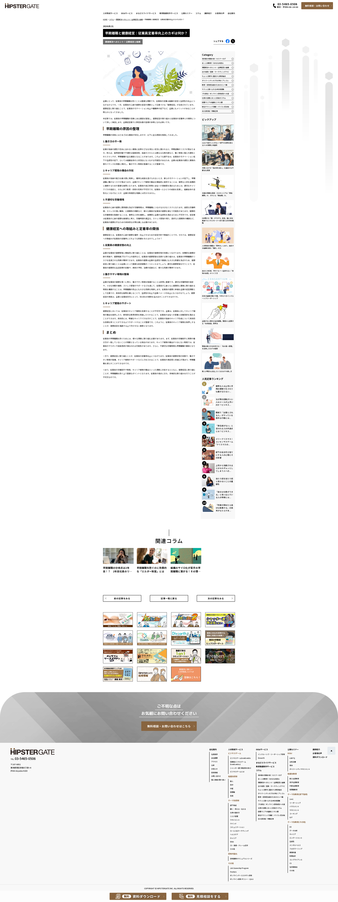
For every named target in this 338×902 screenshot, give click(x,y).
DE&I (232, 842)
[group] (118, 561)
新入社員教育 (294, 778)
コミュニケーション (237, 827)
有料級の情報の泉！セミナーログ (214, 59)
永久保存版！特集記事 (210, 111)
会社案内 (231, 13)
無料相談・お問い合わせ (317, 5)
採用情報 (214, 772)
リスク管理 (234, 816)
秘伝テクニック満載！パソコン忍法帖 (215, 107)
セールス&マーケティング (239, 831)
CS (291, 863)
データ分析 (293, 830)
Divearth (261, 758)
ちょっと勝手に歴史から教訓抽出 (214, 76)
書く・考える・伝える (238, 809)
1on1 (291, 799)
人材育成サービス (110, 13)
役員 (231, 796)
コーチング (293, 813)
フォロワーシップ (296, 849)
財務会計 (293, 856)
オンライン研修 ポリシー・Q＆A (241, 879)
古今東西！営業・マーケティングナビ (215, 72)
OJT (291, 817)
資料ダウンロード (320, 757)
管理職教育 (293, 789)
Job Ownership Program (239, 868)
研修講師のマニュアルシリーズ (241, 858)
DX (291, 827)
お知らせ (214, 769)
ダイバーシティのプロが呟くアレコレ (215, 80)
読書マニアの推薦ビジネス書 (212, 102)
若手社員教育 (294, 782)
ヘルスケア (234, 834)
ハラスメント (294, 806)
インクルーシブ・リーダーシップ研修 (271, 754)
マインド (233, 823)
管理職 (232, 792)
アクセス (214, 761)
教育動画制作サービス (168, 13)
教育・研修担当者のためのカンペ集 (214, 85)
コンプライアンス (296, 859)
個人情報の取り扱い (218, 780)
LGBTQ (292, 758)
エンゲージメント (296, 838)
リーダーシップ (295, 803)
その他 (232, 849)
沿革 (212, 765)
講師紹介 (208, 13)
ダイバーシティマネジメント (300, 769)
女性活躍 (293, 762)
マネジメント (235, 820)
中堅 (231, 788)
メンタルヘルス (295, 845)
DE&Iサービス (127, 13)
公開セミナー (186, 13)
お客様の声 (219, 13)
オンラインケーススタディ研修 (241, 875)
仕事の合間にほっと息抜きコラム (214, 98)
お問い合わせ (216, 776)
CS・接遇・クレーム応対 (239, 845)
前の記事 (122, 598)
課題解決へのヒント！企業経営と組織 (215, 67)
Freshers (233, 872)
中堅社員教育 (294, 786)
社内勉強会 (293, 867)
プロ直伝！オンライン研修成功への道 (215, 93)
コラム (198, 13)
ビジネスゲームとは (237, 771)
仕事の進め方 (235, 812)
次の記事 (216, 598)
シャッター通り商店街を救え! (240, 768)
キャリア (233, 838)
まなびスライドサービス (146, 13)
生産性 (292, 841)
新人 (231, 781)
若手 (231, 785)
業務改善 (293, 852)
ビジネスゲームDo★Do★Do (240, 758)
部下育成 (233, 805)
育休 (291, 765)
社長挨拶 (214, 754)
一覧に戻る (169, 598)
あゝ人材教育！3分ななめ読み (213, 63)
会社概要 (214, 758)
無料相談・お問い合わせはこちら (169, 726)
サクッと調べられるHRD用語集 (213, 89)
